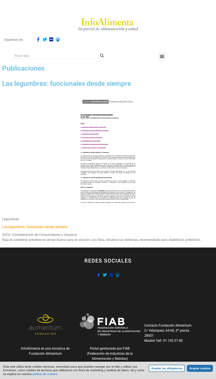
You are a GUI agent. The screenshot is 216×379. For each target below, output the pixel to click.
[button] (162, 56)
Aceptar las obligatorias (166, 368)
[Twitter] (45, 39)
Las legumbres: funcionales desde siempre (35, 227)
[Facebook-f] (38, 39)
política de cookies (44, 374)
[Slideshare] (58, 39)
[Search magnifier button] (102, 56)
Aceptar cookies (199, 368)
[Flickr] (51, 39)
